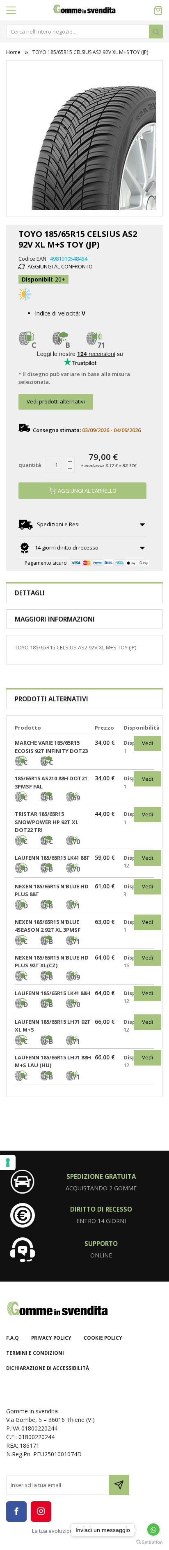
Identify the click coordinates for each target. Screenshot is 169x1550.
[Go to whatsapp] (153, 1529)
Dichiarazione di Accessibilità (47, 1368)
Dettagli (30, 593)
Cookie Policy (103, 1338)
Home (13, 52)
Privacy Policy (51, 1338)
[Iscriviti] (119, 1485)
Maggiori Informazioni (55, 619)
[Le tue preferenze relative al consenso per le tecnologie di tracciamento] (8, 1162)
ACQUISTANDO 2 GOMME (101, 1188)
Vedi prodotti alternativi (56, 401)
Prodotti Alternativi (51, 699)
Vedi (147, 743)
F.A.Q (12, 1338)
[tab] (84, 593)
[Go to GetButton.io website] (149, 1541)
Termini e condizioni (35, 1353)
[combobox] (84, 31)
